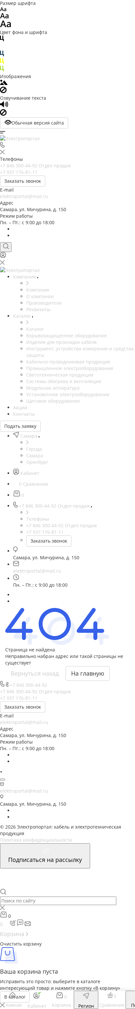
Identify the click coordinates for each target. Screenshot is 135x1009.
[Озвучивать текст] (4, 106)
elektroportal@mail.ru (24, 196)
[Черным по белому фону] (2, 40)
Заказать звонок (22, 181)
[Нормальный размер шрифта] (4, 17)
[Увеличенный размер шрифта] (5, 26)
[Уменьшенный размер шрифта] (3, 10)
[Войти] (3, 256)
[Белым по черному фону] (2, 47)
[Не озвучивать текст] (3, 114)
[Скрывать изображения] (3, 91)
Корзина (13, 934)
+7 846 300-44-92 (28, 685)
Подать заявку (20, 426)
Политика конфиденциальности (36, 840)
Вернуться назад (35, 673)
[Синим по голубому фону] (2, 55)
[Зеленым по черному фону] (2, 70)
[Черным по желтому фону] (2, 62)
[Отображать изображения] (4, 83)
